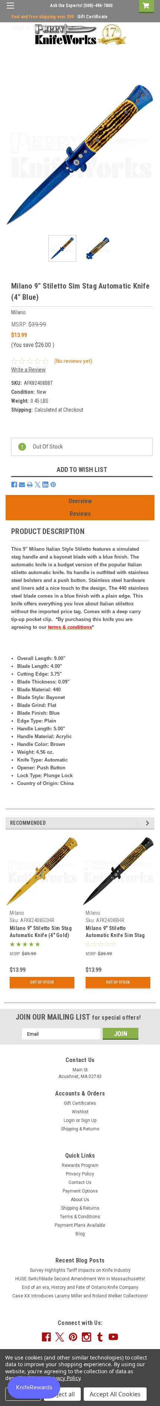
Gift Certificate (92, 16)
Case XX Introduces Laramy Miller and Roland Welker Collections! (80, 1296)
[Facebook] (14, 485)
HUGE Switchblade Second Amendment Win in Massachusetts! (80, 1278)
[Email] (22, 485)
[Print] (30, 485)
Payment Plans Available (80, 1225)
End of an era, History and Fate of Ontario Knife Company (80, 1287)
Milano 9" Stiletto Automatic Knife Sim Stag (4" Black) (115, 935)
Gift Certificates (80, 1103)
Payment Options (80, 1191)
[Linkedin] (45, 485)
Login (18, 27)
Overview (80, 501)
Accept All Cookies (115, 1394)
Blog (80, 1233)
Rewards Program (80, 1165)
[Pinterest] (53, 485)
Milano (17, 913)
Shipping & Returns (80, 1129)
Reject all (62, 1394)
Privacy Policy (80, 1174)
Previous (11, 155)
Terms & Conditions (80, 1216)
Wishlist (80, 1111)
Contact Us (80, 1182)
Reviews (80, 513)
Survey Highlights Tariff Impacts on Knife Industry (80, 1270)
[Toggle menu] (10, 10)
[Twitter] (38, 485)
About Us (80, 1199)
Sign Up (39, 27)
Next (148, 155)
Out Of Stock (42, 982)
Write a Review (28, 370)
